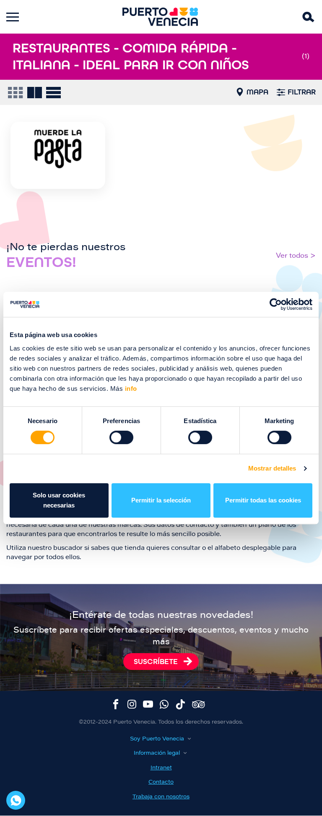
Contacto (161, 782)
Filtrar (302, 92)
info (130, 388)
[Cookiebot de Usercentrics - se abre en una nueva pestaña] (275, 304)
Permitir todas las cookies (263, 500)
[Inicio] (160, 16)
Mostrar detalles (272, 468)
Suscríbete (156, 661)
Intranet (161, 768)
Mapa (257, 92)
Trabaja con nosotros (161, 797)
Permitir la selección (161, 500)
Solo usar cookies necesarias (59, 500)
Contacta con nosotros (15, 800)
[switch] (121, 437)
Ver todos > (296, 256)
